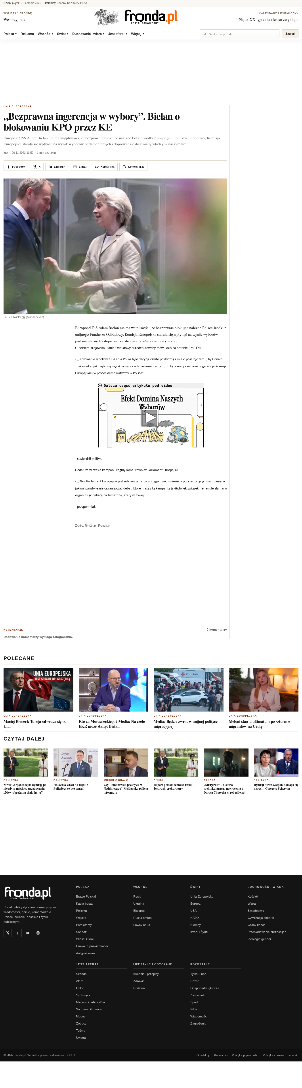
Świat (62, 34)
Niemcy (195, 925)
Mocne (81, 1016)
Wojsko (81, 917)
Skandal (81, 974)
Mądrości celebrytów (90, 1002)
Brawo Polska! (86, 896)
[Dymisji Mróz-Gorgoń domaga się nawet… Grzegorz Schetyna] (276, 762)
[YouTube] (28, 933)
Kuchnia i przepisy (146, 974)
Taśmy (80, 1030)
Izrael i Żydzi (199, 932)
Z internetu (198, 995)
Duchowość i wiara (88, 34)
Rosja (137, 896)
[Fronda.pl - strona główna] (34, 893)
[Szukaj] (239, 33)
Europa (195, 903)
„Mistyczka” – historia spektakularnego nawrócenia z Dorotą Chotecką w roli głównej (224, 788)
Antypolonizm (85, 953)
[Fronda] (151, 17)
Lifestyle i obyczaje (153, 964)
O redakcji (203, 1055)
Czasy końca (257, 925)
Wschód (45, 34)
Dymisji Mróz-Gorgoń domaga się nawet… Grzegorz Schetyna (276, 786)
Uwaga (81, 1037)
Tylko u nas (198, 974)
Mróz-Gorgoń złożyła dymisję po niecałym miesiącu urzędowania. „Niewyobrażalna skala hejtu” (25, 788)
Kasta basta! (85, 903)
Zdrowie (139, 981)
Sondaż (81, 932)
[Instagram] (38, 933)
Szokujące (83, 995)
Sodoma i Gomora (89, 1009)
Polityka (11, 780)
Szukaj (290, 33)
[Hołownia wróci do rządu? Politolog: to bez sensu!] (76, 762)
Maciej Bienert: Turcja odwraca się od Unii (35, 723)
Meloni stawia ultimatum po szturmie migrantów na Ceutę (259, 723)
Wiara (252, 903)
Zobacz (209, 780)
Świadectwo (256, 910)
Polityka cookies (273, 1055)
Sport (194, 1002)
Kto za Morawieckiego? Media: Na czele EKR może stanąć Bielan (112, 723)
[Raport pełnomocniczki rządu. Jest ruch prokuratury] (176, 762)
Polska (10, 34)
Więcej (137, 34)
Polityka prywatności (245, 1055)
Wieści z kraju (116, 780)
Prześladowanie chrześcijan (267, 932)
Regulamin (220, 1055)
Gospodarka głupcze (204, 988)
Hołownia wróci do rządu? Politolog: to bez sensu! (71, 786)
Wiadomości (198, 1016)
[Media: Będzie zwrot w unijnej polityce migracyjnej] (189, 690)
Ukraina (138, 903)
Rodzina (139, 988)
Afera (158, 780)
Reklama (27, 34)
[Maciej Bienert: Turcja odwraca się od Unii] (38, 690)
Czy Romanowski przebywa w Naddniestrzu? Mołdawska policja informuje (126, 788)
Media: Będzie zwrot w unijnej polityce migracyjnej (186, 723)
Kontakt (293, 1055)
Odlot (80, 988)
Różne (194, 981)
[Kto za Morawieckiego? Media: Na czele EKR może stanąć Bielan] (114, 690)
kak (6, 152)
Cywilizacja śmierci (261, 917)
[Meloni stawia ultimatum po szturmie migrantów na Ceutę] (264, 690)
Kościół (253, 896)
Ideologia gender (259, 939)
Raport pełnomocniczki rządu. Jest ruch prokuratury (173, 786)
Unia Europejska (18, 106)
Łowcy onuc (141, 925)
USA (193, 910)
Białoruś (139, 910)
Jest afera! (117, 34)
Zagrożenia (198, 1023)
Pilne (193, 1009)
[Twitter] (7, 933)
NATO (194, 917)
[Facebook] (18, 933)
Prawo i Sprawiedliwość (92, 946)
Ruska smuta (142, 917)
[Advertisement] (151, 73)
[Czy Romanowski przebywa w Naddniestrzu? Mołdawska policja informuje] (126, 762)
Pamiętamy (84, 925)
